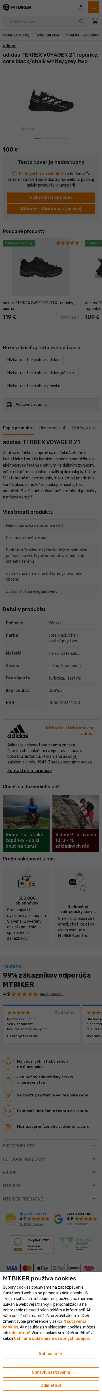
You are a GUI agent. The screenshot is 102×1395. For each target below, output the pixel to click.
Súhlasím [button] (51, 1354)
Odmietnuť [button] (51, 1385)
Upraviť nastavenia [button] (51, 1372)
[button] (19, 1332)
